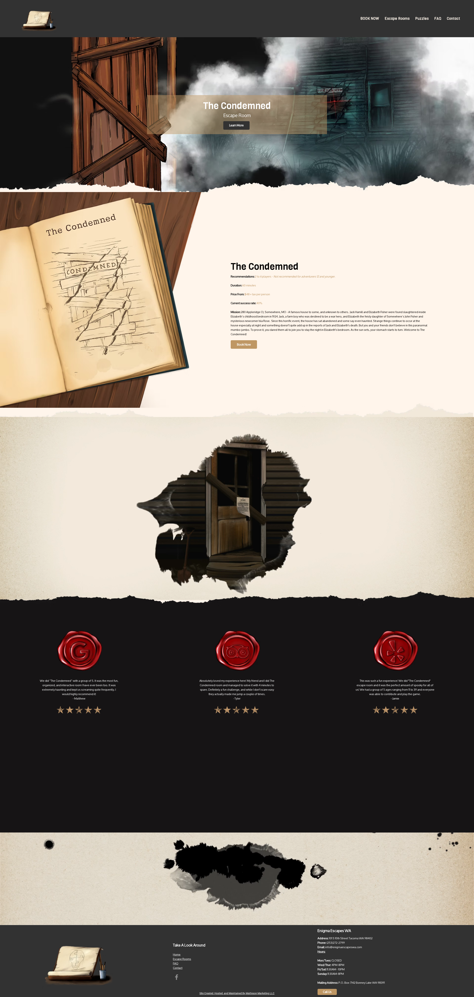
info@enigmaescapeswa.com (343, 947)
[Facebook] (176, 977)
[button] (397, 18)
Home (177, 954)
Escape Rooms (182, 959)
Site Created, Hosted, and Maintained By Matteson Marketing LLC (236, 993)
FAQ (175, 963)
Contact (177, 968)
